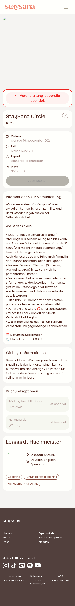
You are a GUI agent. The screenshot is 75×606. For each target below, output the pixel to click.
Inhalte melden (60, 580)
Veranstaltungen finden (52, 537)
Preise (6, 541)
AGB (60, 576)
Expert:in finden (47, 533)
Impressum (14, 576)
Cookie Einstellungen (37, 582)
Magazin (44, 541)
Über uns (8, 533)
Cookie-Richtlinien (14, 580)
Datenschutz (37, 576)
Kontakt (7, 537)
